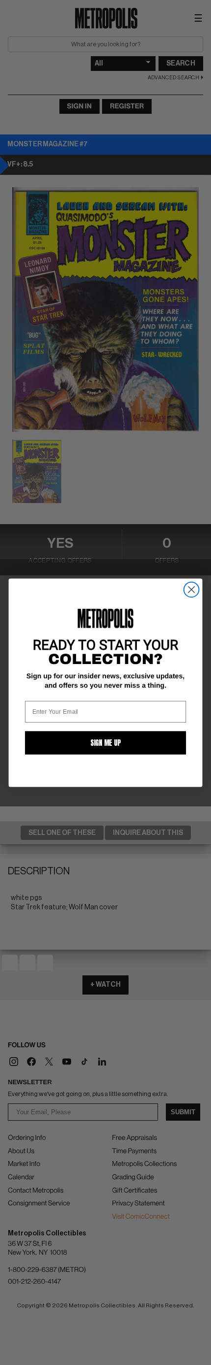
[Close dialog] (191, 589)
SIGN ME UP (105, 742)
